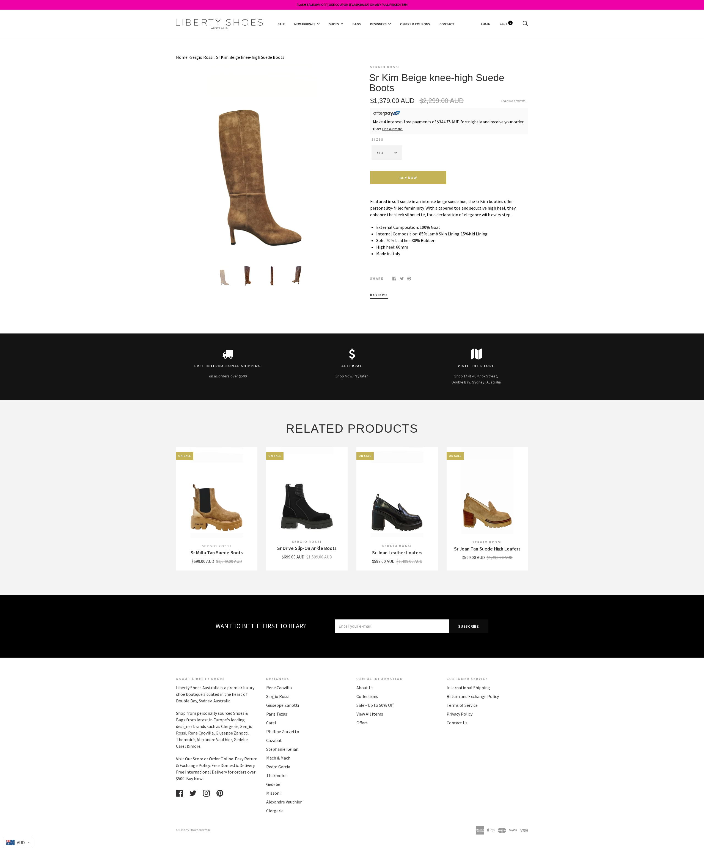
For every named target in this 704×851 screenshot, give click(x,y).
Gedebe (273, 784)
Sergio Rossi (201, 57)
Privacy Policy (459, 714)
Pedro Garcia (278, 766)
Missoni (273, 793)
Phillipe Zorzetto (282, 731)
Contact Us (457, 722)
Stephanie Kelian (282, 749)
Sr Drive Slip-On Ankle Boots (307, 548)
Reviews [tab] (379, 295)
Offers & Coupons (415, 24)
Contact (446, 24)
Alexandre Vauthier (284, 802)
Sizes (378, 139)
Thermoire (276, 775)
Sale (281, 24)
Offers (362, 722)
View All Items (369, 714)
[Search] (525, 24)
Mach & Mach (278, 758)
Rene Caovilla (279, 687)
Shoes (334, 24)
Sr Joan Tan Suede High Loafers (487, 549)
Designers (378, 24)
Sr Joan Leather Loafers (397, 553)
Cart (505, 24)
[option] (262, 161)
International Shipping (468, 687)
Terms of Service (462, 705)
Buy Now (408, 177)
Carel (271, 722)
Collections (367, 696)
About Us (364, 687)
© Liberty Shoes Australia (193, 830)
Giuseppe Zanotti (282, 705)
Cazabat (274, 740)
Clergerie (275, 810)
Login (485, 24)
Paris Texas (276, 714)
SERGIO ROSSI (385, 67)
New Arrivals (304, 24)
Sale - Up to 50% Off (375, 705)
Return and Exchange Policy (473, 696)
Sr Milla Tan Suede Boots (217, 553)
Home (182, 57)
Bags (357, 24)
